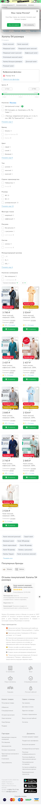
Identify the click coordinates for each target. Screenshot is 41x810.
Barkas (21, 569)
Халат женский (8, 44)
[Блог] (30, 668)
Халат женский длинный (11, 537)
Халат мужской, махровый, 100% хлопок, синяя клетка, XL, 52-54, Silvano (22, 586)
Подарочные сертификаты (30, 741)
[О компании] (10, 668)
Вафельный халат (31, 53)
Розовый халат (8, 66)
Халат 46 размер (26, 545)
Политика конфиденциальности (28, 753)
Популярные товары (8, 703)
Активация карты (21, 5)
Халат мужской (22, 44)
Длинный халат (31, 62)
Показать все (7, 558)
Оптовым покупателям (8, 750)
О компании (5, 759)
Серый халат (28, 537)
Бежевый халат (8, 541)
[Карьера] (10, 687)
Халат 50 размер (9, 550)
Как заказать (26, 703)
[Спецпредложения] (30, 678)
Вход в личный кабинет (29, 718)
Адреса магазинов (7, 5)
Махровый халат (9, 49)
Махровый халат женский (27, 49)
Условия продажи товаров (30, 737)
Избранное (5, 707)
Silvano (9, 569)
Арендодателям (6, 746)
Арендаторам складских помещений (9, 738)
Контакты (25, 722)
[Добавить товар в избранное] (16, 288)
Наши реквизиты (7, 762)
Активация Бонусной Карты (30, 749)
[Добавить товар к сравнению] (13, 288)
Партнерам (5, 734)
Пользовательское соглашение (27, 763)
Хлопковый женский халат (12, 57)
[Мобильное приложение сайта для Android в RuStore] (30, 791)
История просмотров (8, 715)
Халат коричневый (9, 545)
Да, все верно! (14, 25)
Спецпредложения (7, 710)
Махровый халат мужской (12, 53)
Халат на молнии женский (26, 554)
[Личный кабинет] (30, 688)
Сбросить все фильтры (11, 79)
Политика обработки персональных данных (29, 758)
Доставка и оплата (27, 707)
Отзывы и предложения (29, 714)
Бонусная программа (28, 744)
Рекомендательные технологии (28, 773)
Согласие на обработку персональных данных (29, 768)
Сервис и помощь (28, 699)
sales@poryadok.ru (11, 791)
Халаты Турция (8, 554)
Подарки (4, 726)
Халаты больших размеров (12, 62)
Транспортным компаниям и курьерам (10, 755)
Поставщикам (6, 742)
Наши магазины (6, 718)
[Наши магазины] (10, 678)
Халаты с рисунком (25, 550)
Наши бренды (6, 722)
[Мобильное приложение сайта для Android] (30, 781)
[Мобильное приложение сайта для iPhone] (30, 785)
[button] (7, 122)
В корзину (11, 329)
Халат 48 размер (23, 541)
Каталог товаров (7, 699)
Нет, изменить (29, 25)
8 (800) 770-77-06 (13, 789)
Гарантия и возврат (28, 710)
